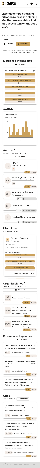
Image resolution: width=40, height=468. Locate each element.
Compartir (8, 44)
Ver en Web (22, 44)
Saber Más (20, 64)
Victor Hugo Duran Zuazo (28, 50)
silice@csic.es (20, 466)
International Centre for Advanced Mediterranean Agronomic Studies (21, 310)
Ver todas (20, 290)
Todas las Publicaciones (24, 273)
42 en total (14, 117)
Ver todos (20, 156)
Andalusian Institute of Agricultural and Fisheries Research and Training (22, 324)
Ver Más (5, 27)
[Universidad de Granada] (13, 169)
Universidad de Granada (21, 298)
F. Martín (20, 52)
